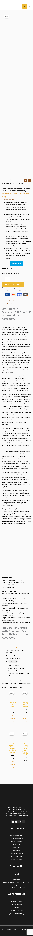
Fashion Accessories (16, 838)
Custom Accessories (16, 835)
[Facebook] (12, 821)
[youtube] (16, 821)
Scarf (8, 180)
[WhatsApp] (23, 821)
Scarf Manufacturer (16, 853)
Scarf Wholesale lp (16, 856)
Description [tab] (11, 300)
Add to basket (13, 284)
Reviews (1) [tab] (11, 303)
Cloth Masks (16, 850)
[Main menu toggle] (24, 6)
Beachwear (16, 844)
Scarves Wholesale (17, 841)
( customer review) (8, 199)
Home (4, 180)
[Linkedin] (19, 821)
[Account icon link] (29, 6)
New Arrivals (20, 288)
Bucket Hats (16, 847)
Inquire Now (16, 263)
